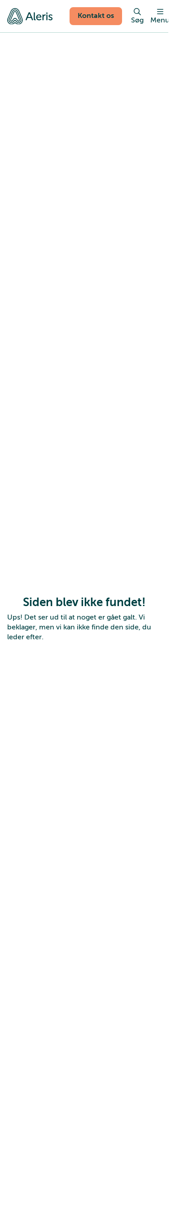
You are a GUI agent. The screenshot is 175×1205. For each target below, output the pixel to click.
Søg (137, 20)
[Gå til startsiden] (29, 16)
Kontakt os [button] (96, 16)
